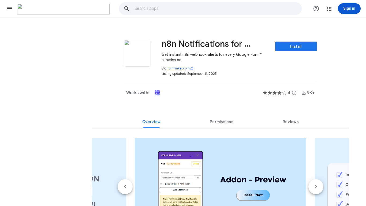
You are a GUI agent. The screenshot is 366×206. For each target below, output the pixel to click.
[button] (9, 8)
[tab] (151, 121)
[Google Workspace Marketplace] (63, 9)
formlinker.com (180, 68)
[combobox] (217, 8)
